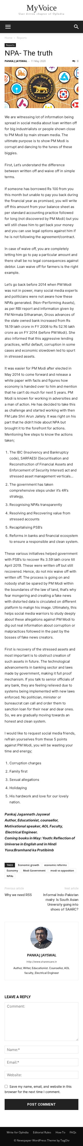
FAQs (73, 1132)
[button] (7, 27)
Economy (12, 870)
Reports (22, 38)
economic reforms (55, 865)
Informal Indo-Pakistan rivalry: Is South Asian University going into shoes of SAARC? (60, 902)
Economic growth (28, 865)
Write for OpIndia (18, 1132)
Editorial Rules (42, 1132)
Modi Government (34, 870)
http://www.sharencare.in (42, 961)
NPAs (10, 876)
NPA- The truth (29, 53)
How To (60, 1132)
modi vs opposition (62, 870)
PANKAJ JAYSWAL (16, 61)
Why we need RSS (18, 895)
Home (8, 38)
